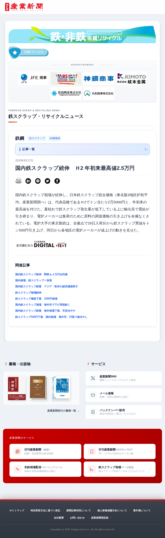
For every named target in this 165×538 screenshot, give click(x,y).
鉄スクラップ (37, 138)
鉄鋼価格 (55, 138)
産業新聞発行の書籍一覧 (61, 410)
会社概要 (59, 517)
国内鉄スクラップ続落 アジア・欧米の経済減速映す (46, 286)
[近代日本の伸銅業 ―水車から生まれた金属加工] (17, 388)
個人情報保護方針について (112, 510)
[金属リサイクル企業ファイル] (61, 388)
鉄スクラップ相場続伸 (28, 292)
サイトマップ (16, 510)
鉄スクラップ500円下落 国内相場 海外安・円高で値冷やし (51, 316)
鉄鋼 (19, 138)
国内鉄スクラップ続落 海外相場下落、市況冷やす (45, 310)
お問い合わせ (77, 517)
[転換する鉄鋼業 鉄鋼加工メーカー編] (38, 388)
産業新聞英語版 (99, 517)
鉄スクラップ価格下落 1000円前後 (36, 298)
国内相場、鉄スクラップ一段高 (35, 280)
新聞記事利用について (78, 510)
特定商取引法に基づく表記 (45, 510)
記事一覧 (28, 149)
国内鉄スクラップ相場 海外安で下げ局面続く (42, 304)
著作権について (142, 510)
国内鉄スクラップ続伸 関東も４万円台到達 (41, 274)
